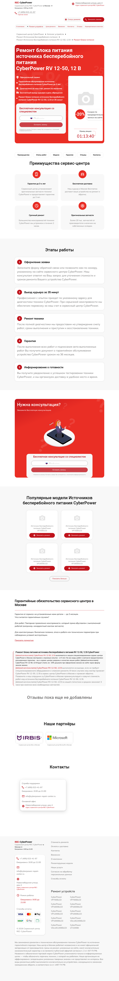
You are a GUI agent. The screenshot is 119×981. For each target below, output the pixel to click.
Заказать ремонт (43, 535)
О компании (20, 26)
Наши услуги (57, 867)
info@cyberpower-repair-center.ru (41, 796)
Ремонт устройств (36, 26)
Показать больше (59, 579)
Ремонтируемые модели (62, 863)
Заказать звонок (94, 19)
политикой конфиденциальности (76, 474)
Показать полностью (24, 640)
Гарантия (69, 155)
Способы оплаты (58, 878)
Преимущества (23, 155)
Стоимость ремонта (60, 842)
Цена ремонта (50, 26)
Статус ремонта (74, 19)
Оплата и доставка (59, 846)
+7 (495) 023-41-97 (26, 12)
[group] (29, 739)
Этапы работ (41, 155)
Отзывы (79, 26)
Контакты (71, 26)
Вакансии (61, 26)
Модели (56, 155)
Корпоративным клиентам (94, 26)
